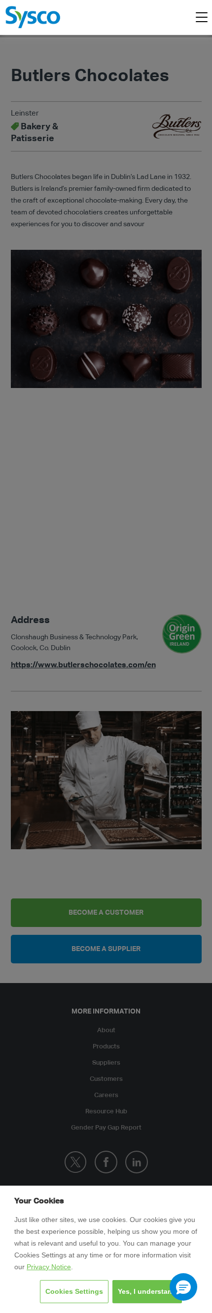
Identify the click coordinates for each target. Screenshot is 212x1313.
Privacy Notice (49, 1267)
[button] (183, 1287)
